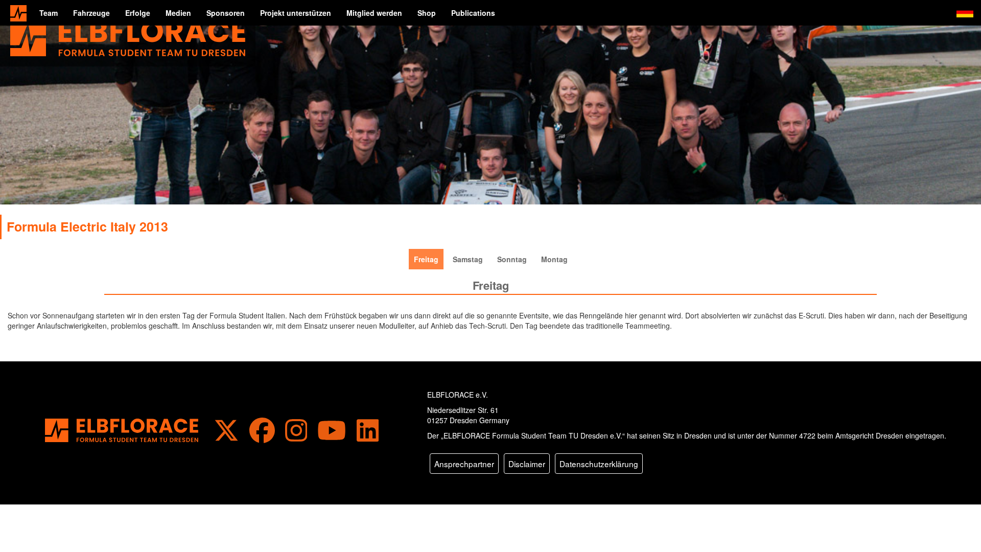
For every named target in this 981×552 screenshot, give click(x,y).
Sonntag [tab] (512, 259)
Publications (473, 13)
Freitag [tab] (426, 259)
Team (48, 13)
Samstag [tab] (468, 259)
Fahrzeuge (91, 13)
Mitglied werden (374, 13)
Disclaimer (526, 463)
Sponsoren (225, 13)
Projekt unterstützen (295, 13)
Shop (426, 13)
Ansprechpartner (464, 463)
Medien (178, 13)
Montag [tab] (554, 259)
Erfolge (137, 13)
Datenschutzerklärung (598, 463)
